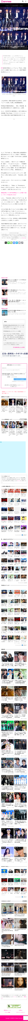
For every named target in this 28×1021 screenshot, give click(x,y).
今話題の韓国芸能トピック (22, 391)
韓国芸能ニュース (5, 391)
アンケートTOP (22, 419)
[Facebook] (14, 243)
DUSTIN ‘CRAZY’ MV (6, 960)
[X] (5, 243)
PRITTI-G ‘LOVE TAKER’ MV (7, 988)
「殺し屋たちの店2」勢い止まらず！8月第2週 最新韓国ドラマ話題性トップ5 (20, 822)
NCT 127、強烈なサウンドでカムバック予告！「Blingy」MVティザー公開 (7, 699)
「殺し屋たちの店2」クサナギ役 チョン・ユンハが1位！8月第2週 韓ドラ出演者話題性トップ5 (20, 805)
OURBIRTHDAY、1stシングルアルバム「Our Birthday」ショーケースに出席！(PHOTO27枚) (7, 770)
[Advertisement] (14, 135)
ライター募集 (7, 1012)
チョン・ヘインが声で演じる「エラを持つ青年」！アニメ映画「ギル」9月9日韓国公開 (7, 716)
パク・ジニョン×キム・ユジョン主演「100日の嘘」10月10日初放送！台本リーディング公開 (7, 664)
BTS (2, 68)
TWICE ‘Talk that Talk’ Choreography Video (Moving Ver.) (7, 930)
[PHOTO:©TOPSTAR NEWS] (20, 656)
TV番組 (15, 391)
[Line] (8, 243)
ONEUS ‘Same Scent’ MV (19, 945)
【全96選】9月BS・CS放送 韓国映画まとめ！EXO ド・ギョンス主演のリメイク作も (20, 699)
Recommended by (21, 582)
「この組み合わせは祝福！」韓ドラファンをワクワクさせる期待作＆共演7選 (20, 841)
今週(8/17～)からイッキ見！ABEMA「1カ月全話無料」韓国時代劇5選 (7, 805)
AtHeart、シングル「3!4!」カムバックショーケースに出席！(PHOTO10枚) (20, 788)
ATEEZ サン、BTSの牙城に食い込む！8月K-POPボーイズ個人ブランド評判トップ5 (20, 859)
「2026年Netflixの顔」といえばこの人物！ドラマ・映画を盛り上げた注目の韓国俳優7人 (7, 681)
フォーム (21, 385)
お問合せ (20, 1010)
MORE (24, 901)
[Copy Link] (22, 243)
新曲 (3, 393)
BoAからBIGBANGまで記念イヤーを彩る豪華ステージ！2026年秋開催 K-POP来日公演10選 (7, 788)
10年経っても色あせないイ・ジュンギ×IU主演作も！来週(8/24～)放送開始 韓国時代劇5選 (20, 681)
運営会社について (7, 1010)
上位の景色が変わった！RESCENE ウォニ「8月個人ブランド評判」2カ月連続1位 (7, 859)
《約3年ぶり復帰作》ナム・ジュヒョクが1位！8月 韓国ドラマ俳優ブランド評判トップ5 (20, 664)
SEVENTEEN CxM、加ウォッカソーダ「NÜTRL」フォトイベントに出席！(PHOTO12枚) (20, 770)
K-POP (26, 41)
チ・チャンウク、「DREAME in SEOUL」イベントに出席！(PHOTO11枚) (20, 716)
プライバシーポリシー (20, 1012)
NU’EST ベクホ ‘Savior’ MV (20, 960)
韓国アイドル (7, 393)
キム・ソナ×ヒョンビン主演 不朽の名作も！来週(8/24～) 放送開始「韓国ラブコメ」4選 (20, 733)
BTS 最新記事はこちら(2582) (19, 347)
